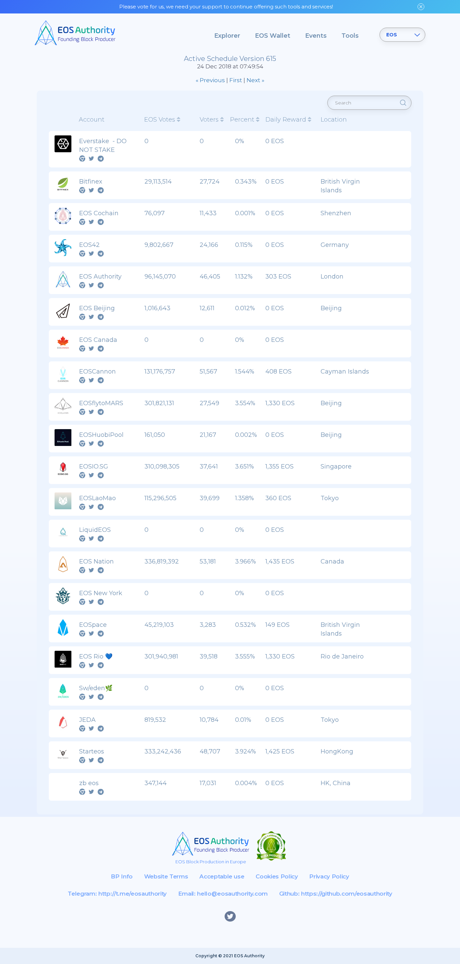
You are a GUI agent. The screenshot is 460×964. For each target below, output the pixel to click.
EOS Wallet (272, 35)
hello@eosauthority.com (232, 893)
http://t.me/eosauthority (132, 893)
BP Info (122, 876)
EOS (391, 35)
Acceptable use (221, 876)
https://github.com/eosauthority (346, 893)
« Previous (210, 80)
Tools (350, 35)
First (235, 80)
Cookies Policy (277, 876)
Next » (255, 80)
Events (316, 35)
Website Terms (166, 876)
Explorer (227, 35)
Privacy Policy (329, 876)
